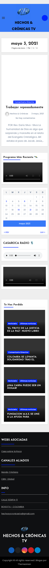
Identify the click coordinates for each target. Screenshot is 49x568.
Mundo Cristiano (9, 472)
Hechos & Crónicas (19, 113)
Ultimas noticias (28, 323)
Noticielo (12, 323)
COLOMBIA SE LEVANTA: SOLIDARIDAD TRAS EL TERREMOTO (22, 360)
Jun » (42, 232)
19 (19, 209)
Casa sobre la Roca (11, 451)
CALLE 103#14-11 (9, 499)
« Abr (6, 232)
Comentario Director (24, 102)
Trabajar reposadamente (24, 107)
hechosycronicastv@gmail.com (17, 513)
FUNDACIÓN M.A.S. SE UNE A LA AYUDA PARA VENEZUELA (23, 417)
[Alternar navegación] (3, 17)
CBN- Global (7, 479)
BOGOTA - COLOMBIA (12, 506)
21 (30, 209)
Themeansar (24, 564)
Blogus (39, 560)
